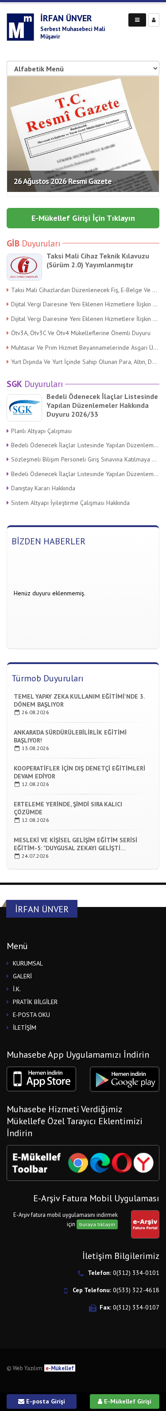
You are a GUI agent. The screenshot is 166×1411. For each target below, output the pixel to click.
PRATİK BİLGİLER (35, 1002)
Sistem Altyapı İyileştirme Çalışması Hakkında (70, 503)
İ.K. (17, 989)
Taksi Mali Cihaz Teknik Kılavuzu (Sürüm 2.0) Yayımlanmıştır (97, 260)
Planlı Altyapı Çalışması (41, 431)
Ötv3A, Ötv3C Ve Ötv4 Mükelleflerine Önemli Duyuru (81, 333)
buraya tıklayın (97, 1224)
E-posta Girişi (44, 1401)
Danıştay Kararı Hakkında (43, 488)
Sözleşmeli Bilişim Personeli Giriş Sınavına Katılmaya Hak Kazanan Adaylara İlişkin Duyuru (85, 459)
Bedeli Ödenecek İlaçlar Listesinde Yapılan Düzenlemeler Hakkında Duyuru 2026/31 (85, 474)
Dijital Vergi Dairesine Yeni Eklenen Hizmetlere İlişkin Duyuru (85, 304)
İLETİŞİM (24, 1028)
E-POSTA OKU (31, 1015)
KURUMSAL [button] (28, 963)
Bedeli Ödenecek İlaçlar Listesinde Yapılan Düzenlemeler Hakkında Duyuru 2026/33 (102, 405)
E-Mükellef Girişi (126, 1401)
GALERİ (22, 976)
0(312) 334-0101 (136, 1273)
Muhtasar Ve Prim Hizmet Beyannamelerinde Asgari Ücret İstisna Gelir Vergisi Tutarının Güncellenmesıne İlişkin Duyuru (85, 348)
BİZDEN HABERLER (48, 541)
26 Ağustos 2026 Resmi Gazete (63, 181)
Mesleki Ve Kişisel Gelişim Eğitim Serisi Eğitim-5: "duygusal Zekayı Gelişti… (75, 844)
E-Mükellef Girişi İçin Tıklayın (83, 218)
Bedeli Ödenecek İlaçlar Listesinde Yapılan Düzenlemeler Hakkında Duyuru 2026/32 (85, 445)
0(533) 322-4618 (136, 1290)
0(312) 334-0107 (136, 1307)
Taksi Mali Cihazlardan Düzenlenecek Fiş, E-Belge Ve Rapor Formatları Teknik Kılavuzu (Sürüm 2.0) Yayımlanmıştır (85, 290)
